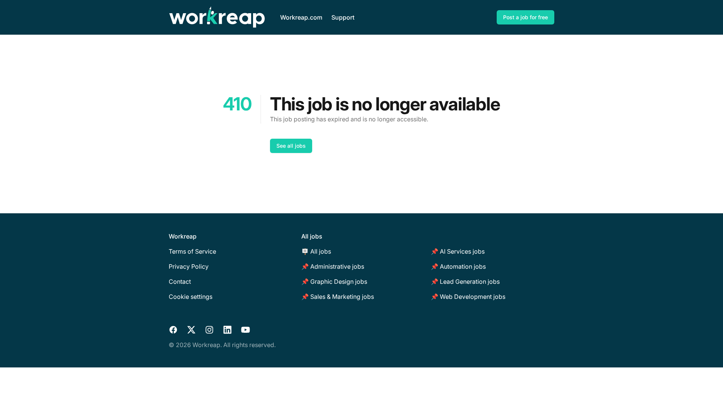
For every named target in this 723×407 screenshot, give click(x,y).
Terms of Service (192, 251)
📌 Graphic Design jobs (334, 281)
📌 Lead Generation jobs (465, 281)
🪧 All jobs (316, 251)
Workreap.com (301, 17)
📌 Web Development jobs (468, 296)
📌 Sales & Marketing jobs (337, 296)
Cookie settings (190, 296)
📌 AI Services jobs (458, 251)
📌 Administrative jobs (332, 266)
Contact (180, 281)
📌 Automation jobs (458, 266)
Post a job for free (525, 17)
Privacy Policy (189, 266)
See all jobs (291, 145)
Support (342, 17)
